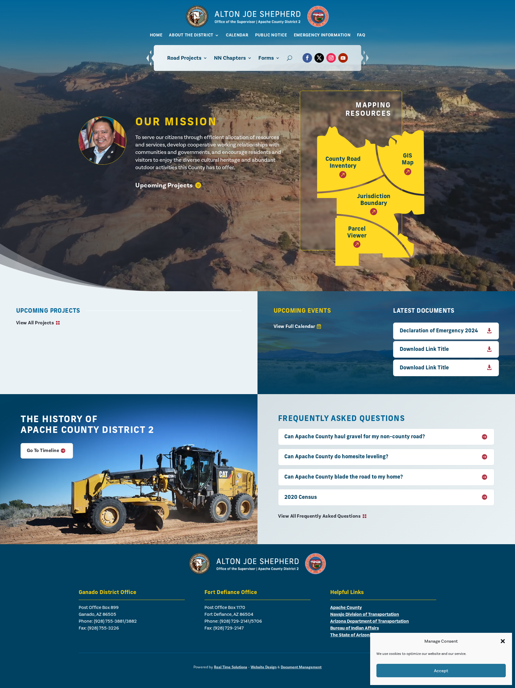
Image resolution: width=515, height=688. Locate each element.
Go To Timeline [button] (43, 450)
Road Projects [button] (184, 58)
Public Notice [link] (271, 35)
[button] (503, 641)
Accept (441, 670)
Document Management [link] (301, 667)
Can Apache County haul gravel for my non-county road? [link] (354, 436)
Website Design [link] (264, 667)
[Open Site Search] (289, 58)
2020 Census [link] (300, 497)
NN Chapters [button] (230, 58)
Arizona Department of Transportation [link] (369, 621)
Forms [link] (266, 58)
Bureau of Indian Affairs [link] (354, 628)
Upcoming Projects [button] (164, 185)
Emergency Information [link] (322, 35)
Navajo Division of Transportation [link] (364, 614)
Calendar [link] (237, 35)
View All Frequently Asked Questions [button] (319, 516)
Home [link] (156, 35)
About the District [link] (191, 35)
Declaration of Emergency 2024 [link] (439, 331)
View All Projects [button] (35, 323)
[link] (257, 25)
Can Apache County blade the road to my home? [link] (343, 477)
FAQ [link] (361, 35)
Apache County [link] (346, 607)
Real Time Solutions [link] (230, 667)
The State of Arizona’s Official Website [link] (369, 635)
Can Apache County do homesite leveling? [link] (336, 456)
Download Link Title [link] (424, 349)
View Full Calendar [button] (294, 326)
